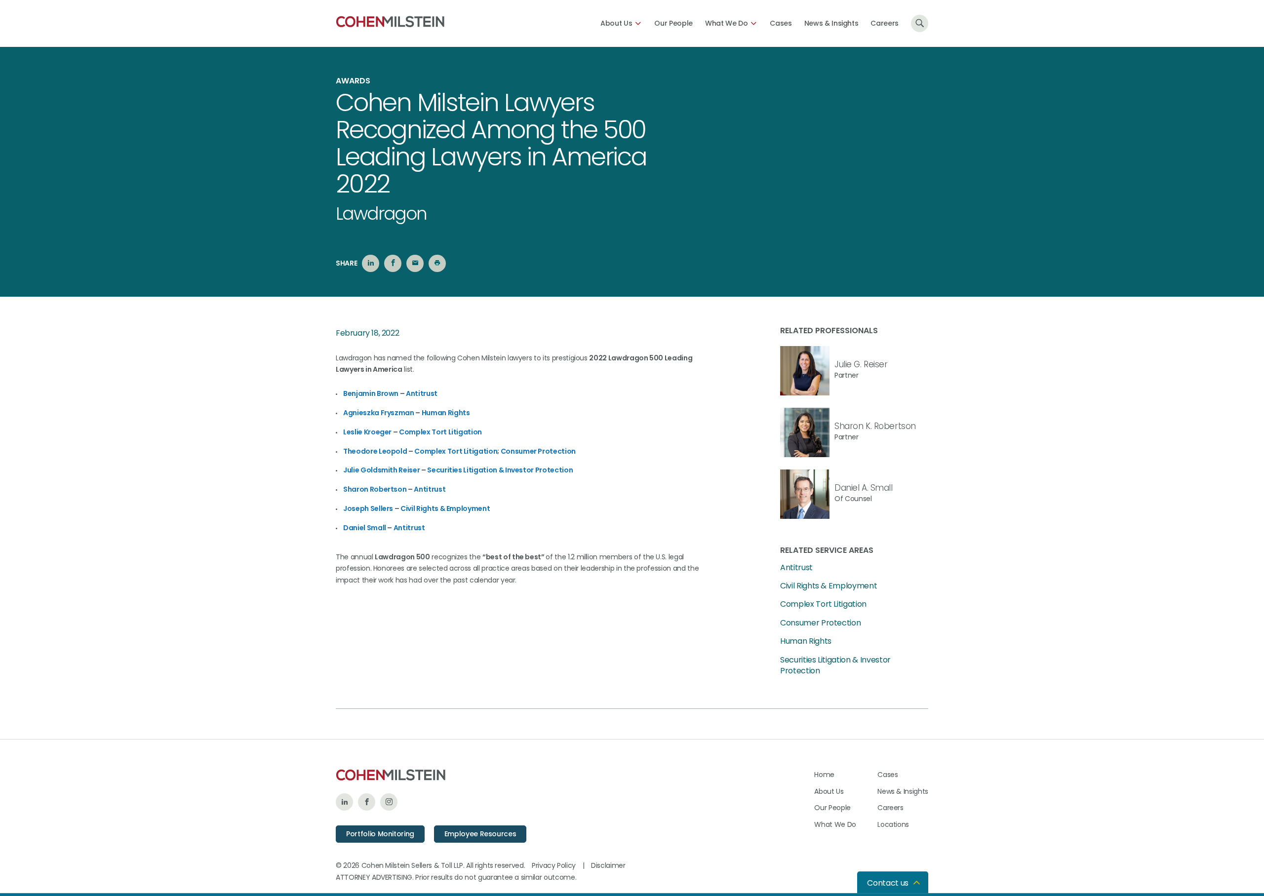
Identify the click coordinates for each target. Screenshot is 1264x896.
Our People (673, 23)
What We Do (726, 23)
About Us (616, 23)
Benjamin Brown (370, 393)
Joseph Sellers (368, 508)
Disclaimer (608, 865)
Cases (780, 23)
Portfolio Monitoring (380, 834)
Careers (884, 23)
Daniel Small (364, 528)
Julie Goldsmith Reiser (381, 470)
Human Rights (446, 413)
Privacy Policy (554, 865)
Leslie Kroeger (367, 432)
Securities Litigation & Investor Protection (500, 470)
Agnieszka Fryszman (378, 413)
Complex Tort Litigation (440, 432)
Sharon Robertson (374, 489)
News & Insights (831, 23)
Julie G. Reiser (861, 364)
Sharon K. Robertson (875, 426)
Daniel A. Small (863, 488)
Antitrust (421, 393)
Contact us (887, 883)
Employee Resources (480, 834)
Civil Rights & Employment (445, 508)
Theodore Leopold (375, 451)
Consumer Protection (538, 451)
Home (824, 774)
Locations (893, 824)
